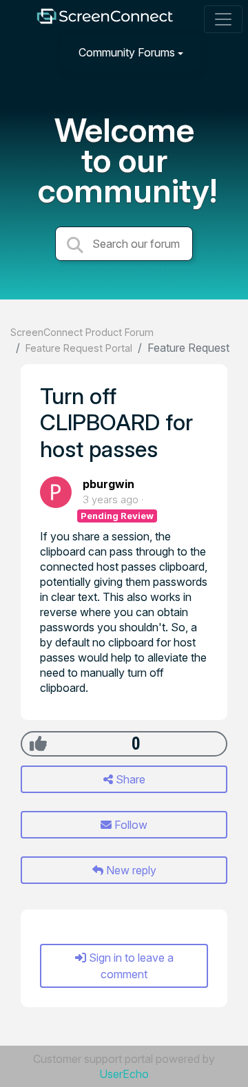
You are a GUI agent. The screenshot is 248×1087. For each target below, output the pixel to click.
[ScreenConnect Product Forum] (105, 20)
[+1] (38, 743)
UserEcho (124, 1074)
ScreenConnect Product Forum (82, 332)
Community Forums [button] (127, 52)
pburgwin (108, 484)
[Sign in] (221, 52)
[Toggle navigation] (223, 19)
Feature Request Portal (78, 348)
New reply (129, 870)
